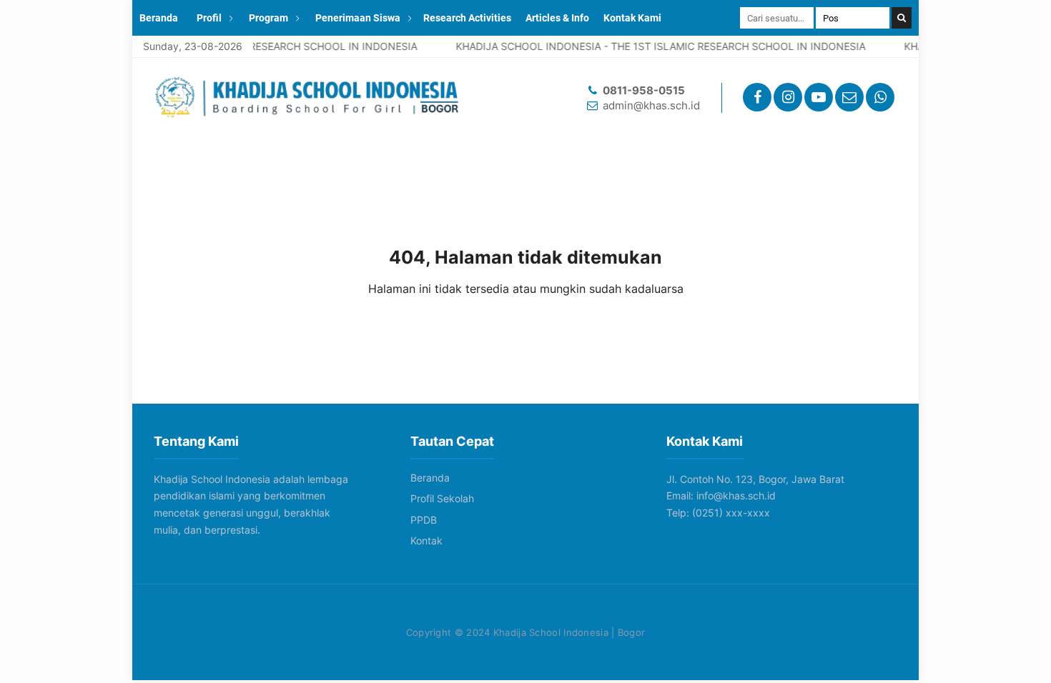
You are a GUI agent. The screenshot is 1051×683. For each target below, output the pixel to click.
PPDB (423, 520)
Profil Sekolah (442, 498)
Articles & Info (557, 18)
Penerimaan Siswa (357, 18)
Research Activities (467, 18)
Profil (209, 18)
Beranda (158, 18)
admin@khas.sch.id (651, 105)
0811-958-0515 (644, 90)
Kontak (426, 540)
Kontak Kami (632, 18)
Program (268, 18)
